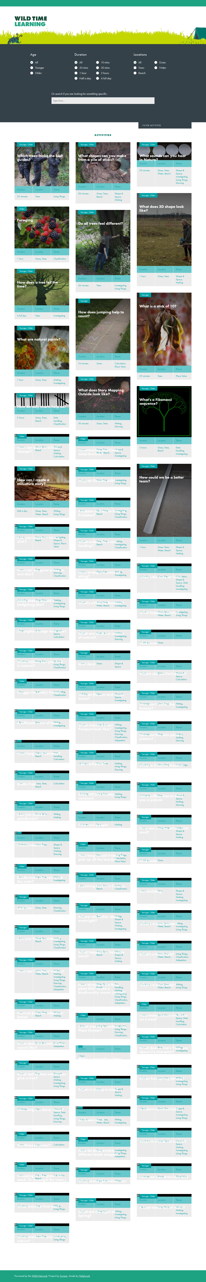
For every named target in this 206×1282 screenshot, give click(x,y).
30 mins (105, 67)
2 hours (105, 73)
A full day (106, 78)
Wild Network (39, 1276)
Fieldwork (84, 1276)
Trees (141, 67)
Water (162, 67)
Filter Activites (152, 125)
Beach (141, 73)
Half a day (85, 78)
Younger (39, 67)
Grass (162, 62)
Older (38, 73)
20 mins (83, 67)
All (36, 62)
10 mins (105, 62)
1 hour (82, 73)
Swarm (63, 1276)
